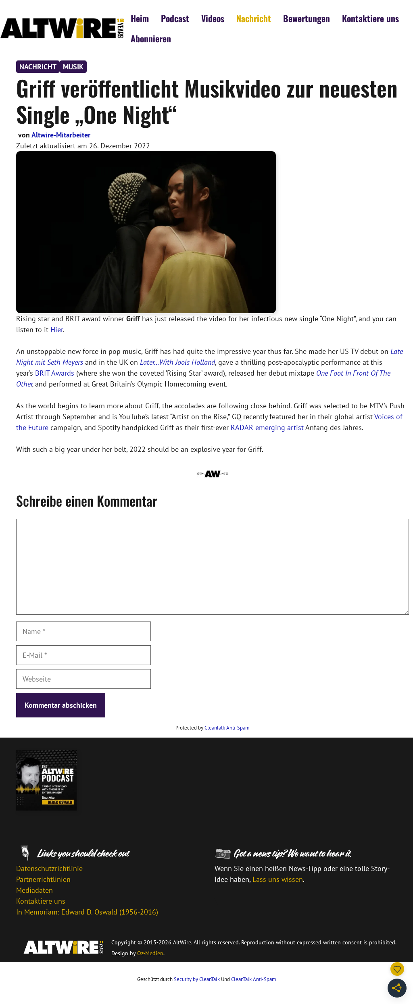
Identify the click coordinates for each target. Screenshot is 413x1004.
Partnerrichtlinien (43, 879)
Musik (73, 66)
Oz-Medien (150, 953)
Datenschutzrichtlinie (49, 868)
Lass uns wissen (277, 879)
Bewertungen (306, 18)
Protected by (212, 727)
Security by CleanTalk (197, 979)
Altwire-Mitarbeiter (60, 134)
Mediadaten (34, 890)
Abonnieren (151, 38)
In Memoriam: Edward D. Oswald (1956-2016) (87, 912)
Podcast (175, 18)
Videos (212, 18)
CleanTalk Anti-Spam (227, 727)
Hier (56, 329)
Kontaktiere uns (370, 18)
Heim (140, 18)
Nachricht (253, 18)
